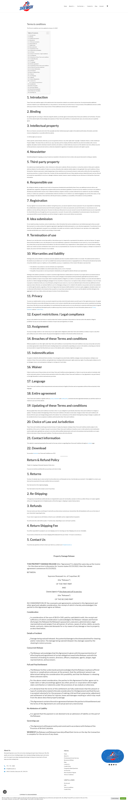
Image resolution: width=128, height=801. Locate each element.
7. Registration (32, 45)
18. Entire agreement (34, 63)
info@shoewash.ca (67, 544)
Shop (96, 6)
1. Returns (31, 74)
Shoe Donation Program (70, 772)
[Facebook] (109, 764)
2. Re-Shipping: (32, 75)
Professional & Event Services (71, 758)
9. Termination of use (33, 48)
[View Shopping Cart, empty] (107, 6)
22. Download (32, 70)
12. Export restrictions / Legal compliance (38, 53)
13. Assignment (32, 55)
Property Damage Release (37, 82)
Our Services (80, 6)
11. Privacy (31, 52)
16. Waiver (31, 60)
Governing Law (32, 92)
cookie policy (64, 398)
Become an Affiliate (69, 760)
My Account (67, 783)
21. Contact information (34, 69)
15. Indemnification (33, 58)
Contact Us (90, 6)
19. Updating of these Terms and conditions (39, 65)
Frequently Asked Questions (71, 768)
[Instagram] (111, 764)
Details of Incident (33, 85)
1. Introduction (32, 35)
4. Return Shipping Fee (34, 79)
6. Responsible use (33, 43)
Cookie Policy (39, 309)
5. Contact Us (32, 80)
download (35, 453)
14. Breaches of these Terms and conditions (39, 57)
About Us (71, 6)
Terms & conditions (68, 787)
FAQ (65, 785)
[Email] (116, 764)
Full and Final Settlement (34, 89)
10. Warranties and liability (35, 50)
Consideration (32, 84)
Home (65, 6)
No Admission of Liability (34, 90)
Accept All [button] (123, 798)
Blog (65, 762)
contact (90, 443)
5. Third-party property (34, 42)
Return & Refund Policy (34, 72)
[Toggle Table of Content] (47, 33)
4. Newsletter (32, 40)
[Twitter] (113, 764)
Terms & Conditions (69, 774)
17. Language (32, 62)
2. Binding (31, 36)
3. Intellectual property (34, 38)
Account (101, 6)
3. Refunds (31, 77)
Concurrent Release (33, 87)
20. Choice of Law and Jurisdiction (36, 67)
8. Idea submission (33, 47)
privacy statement (54, 398)
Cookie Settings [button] (115, 798)
